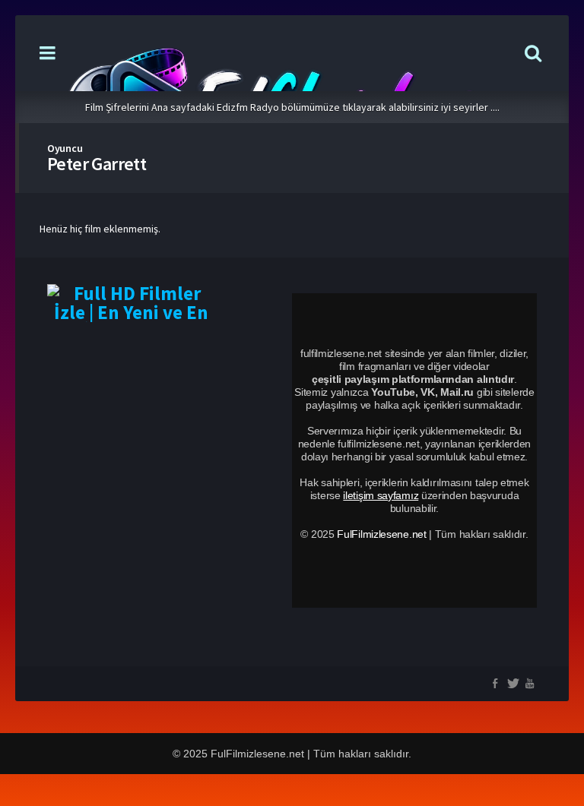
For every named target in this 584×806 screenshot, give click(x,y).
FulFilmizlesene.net (381, 534)
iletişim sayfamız (380, 495)
